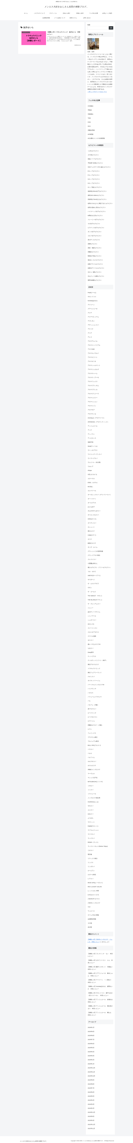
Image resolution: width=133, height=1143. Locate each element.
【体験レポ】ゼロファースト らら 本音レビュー (100, 961)
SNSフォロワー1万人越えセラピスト (99, 167)
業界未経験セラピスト (95, 280)
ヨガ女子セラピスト (94, 223)
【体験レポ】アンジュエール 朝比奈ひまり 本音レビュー (100, 1007)
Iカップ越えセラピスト (95, 187)
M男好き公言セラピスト (95, 215)
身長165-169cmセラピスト (96, 195)
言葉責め (90, 114)
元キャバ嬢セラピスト (95, 272)
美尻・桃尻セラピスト (95, 248)
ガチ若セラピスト (93, 155)
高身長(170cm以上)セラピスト (97, 199)
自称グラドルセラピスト (95, 264)
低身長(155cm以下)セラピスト (97, 191)
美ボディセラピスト (94, 240)
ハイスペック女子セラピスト (97, 211)
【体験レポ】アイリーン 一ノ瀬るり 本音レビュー (100, 981)
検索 (88, 25)
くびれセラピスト (93, 151)
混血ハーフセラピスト (95, 159)
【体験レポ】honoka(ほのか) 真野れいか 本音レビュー (100, 988)
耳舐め (90, 110)
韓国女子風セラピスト (95, 256)
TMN (89, 118)
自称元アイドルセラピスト (96, 268)
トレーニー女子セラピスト (96, 219)
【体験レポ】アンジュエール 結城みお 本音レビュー (100, 1001)
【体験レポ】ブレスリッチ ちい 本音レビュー (100, 955)
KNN (89, 122)
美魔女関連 (91, 130)
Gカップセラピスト (94, 179)
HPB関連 (90, 134)
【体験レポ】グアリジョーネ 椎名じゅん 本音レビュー (100, 975)
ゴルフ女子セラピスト (95, 236)
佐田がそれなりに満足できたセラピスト (100, 203)
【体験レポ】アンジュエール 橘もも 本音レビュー (100, 1014)
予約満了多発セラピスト (95, 163)
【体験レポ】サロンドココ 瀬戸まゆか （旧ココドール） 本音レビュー (100, 994)
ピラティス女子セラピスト (96, 227)
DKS (89, 126)
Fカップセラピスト (94, 175)
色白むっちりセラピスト (95, 260)
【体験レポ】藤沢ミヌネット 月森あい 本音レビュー (100, 968)
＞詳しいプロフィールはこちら (97, 91)
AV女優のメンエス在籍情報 (96, 138)
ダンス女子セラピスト (95, 231)
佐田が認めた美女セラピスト (97, 207)
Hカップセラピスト (94, 183)
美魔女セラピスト (93, 252)
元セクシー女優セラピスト (96, 276)
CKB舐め (90, 106)
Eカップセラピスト (94, 171)
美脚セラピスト (92, 244)
